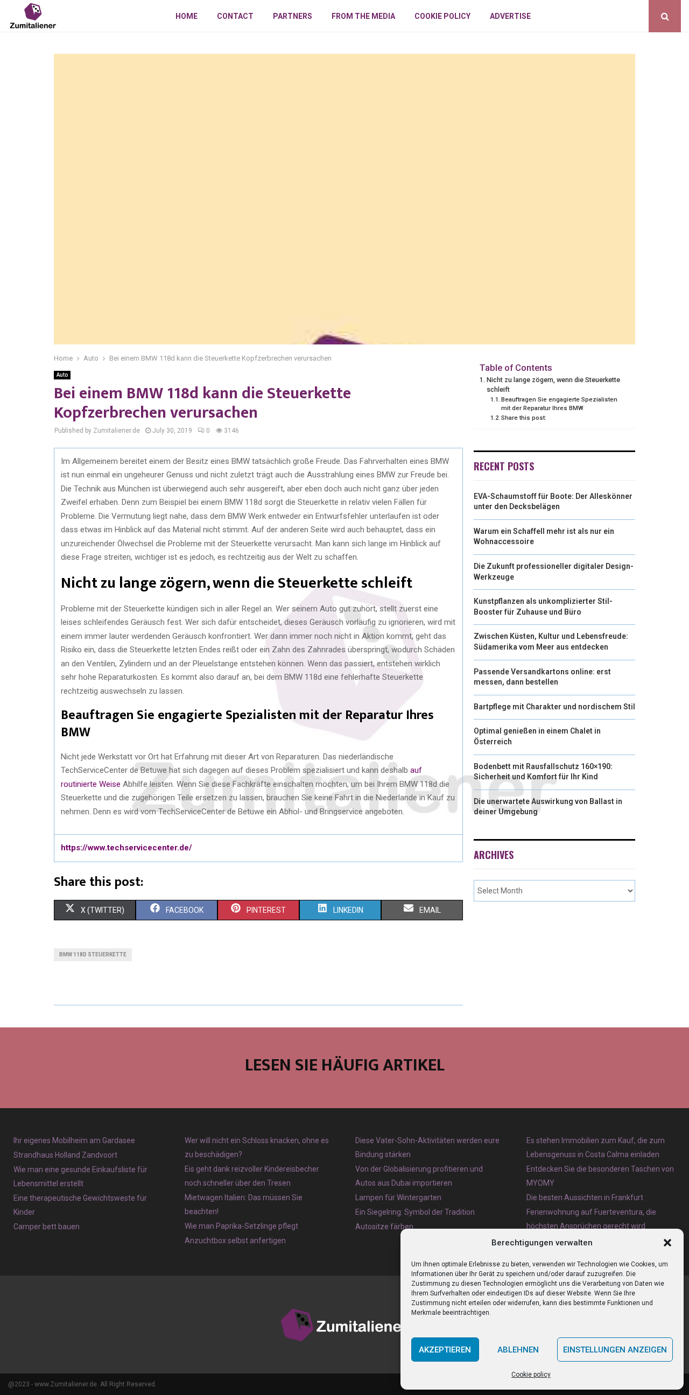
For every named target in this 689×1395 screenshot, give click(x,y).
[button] (667, 1242)
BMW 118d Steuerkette (92, 954)
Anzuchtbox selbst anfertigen (235, 1240)
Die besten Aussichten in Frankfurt (584, 1197)
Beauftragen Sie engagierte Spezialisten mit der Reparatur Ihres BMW (559, 404)
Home (186, 16)
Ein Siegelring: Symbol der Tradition (415, 1212)
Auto (62, 375)
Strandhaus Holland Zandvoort (65, 1155)
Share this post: (523, 417)
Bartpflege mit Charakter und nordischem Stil (554, 706)
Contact (235, 16)
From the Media (363, 16)
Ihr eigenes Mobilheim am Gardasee (74, 1140)
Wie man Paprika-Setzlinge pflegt (241, 1226)
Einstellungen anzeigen (615, 1350)
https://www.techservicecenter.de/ (126, 847)
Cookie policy (531, 1374)
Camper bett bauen (46, 1226)
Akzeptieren (445, 1350)
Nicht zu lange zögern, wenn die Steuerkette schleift (553, 384)
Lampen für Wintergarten (398, 1197)
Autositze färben (384, 1226)
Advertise (510, 16)
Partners (292, 16)
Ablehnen (518, 1350)
